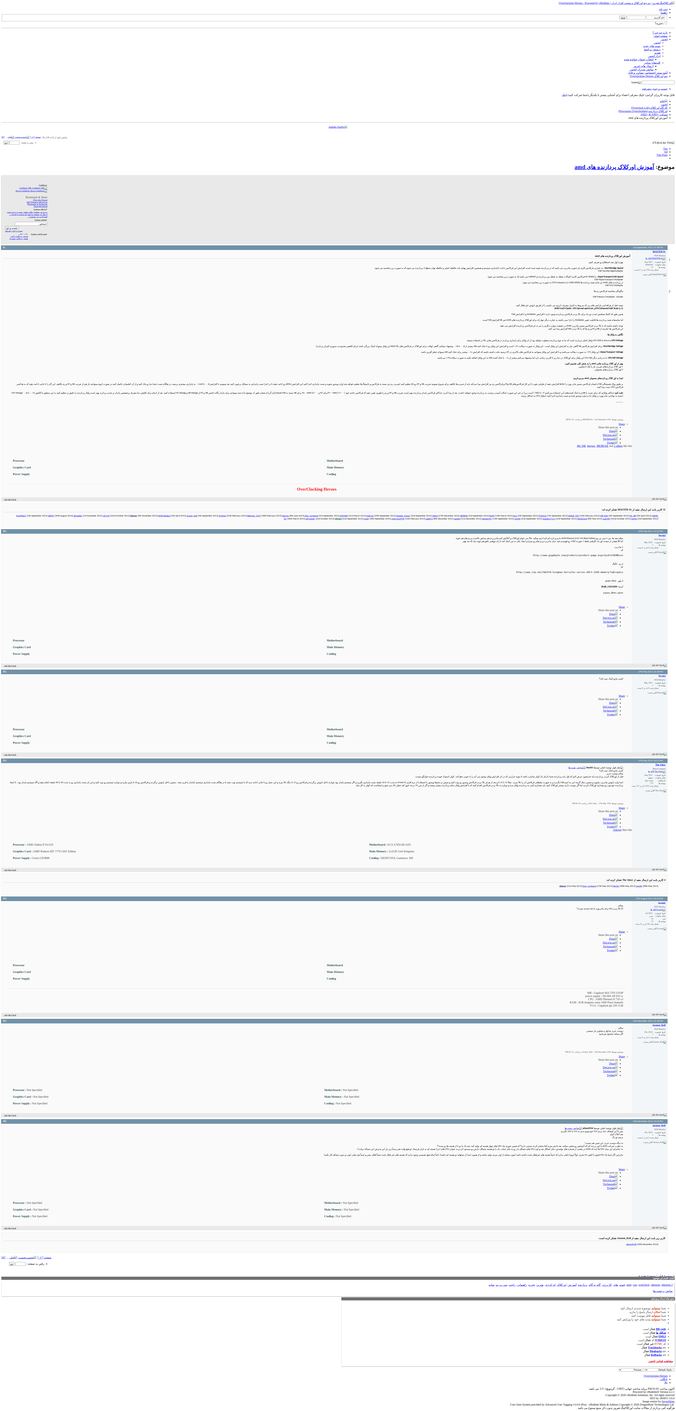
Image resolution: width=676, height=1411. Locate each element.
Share (622, 424)
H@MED (344, 516)
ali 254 (106, 516)
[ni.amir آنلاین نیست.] (658, 909)
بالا (666, 1382)
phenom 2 (667, 1284)
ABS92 (51, 516)
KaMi (492, 516)
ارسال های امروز (643, 66)
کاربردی (607, 1284)
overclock (644, 1284)
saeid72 (429, 519)
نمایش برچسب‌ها (663, 1291)
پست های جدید (652, 46)
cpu (635, 1284)
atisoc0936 (631, 1244)
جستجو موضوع (41, 220)
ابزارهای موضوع (40, 209)
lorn (515, 516)
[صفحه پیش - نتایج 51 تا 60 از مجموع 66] (10, 137)
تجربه (531, 1284)
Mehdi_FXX (573, 516)
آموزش (572, 1284)
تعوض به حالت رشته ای (18, 238)
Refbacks (656, 1354)
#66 (5, 1121)
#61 (5, 531)
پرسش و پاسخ (652, 49)
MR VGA (604, 516)
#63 (5, 760)
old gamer (310, 519)
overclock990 (398, 519)
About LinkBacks (22, 191)
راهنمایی (522, 1284)
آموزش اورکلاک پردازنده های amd (614, 167)
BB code (661, 1329)
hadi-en (370, 516)
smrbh (518, 519)
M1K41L (543, 516)
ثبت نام (663, 9)
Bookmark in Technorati (37, 204)
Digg (612, 431)
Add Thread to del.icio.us (37, 202)
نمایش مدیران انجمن (641, 69)
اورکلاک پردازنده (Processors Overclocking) (643, 111)
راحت (512, 1284)
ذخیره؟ (659, 23)
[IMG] (662, 1336)
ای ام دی (550, 1284)
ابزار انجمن (654, 56)
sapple (457, 519)
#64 (5, 898)
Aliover (617, 829)
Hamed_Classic (403, 516)
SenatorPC (487, 519)
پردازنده (582, 1284)
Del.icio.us (609, 435)
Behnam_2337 (254, 516)
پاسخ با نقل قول (10, 500)
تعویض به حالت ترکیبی (19, 236)
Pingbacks (656, 1351)
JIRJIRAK (602, 445)
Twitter (611, 442)
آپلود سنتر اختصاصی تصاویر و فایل (648, 72)
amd (629, 1284)
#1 (4, 247)
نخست (18, 137)
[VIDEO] (660, 1340)
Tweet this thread (40, 206)
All (666, 151)
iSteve (435, 516)
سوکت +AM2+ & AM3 (654, 114)
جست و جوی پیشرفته (655, 88)
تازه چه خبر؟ (660, 32)
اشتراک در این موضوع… (37, 217)
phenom (655, 1284)
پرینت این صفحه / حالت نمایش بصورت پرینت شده (27, 212)
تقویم (657, 52)
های (615, 1284)
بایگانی (664, 1379)
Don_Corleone (311, 516)
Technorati (609, 438)
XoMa (634, 519)
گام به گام (595, 1284)
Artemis (222, 516)
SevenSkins (668, 1401)
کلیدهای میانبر (652, 62)
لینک (564, 94)
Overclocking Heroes (656, 1375)
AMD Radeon (164, 516)
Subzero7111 (549, 519)
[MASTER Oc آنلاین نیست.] (656, 258)
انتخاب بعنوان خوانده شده (638, 59)
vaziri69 (606, 519)
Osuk (366, 519)
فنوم (622, 1284)
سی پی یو (501, 1284)
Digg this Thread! (40, 200)
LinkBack (43, 185)
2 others (618, 445)
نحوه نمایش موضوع (39, 234)
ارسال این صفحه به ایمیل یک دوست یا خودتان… (28, 214)
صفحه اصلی (660, 36)
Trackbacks (655, 1347)
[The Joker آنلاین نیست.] (657, 771)
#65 (5, 1021)
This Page (662, 154)
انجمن (664, 39)
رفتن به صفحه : (27, 143)
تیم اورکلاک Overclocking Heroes (649, 76)
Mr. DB (581, 445)
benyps (591, 445)
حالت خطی (23, 234)
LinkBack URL (25, 188)
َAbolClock (582, 519)
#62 (5, 671)
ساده (492, 1284)
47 (656, 142)
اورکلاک (561, 1284)
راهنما (664, 12)
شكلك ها (661, 1332)
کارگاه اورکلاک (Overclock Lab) (649, 107)
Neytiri (616, 886)
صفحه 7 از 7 (35, 137)
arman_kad (192, 516)
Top (665, 148)
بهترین (540, 1284)
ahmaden (78, 516)
